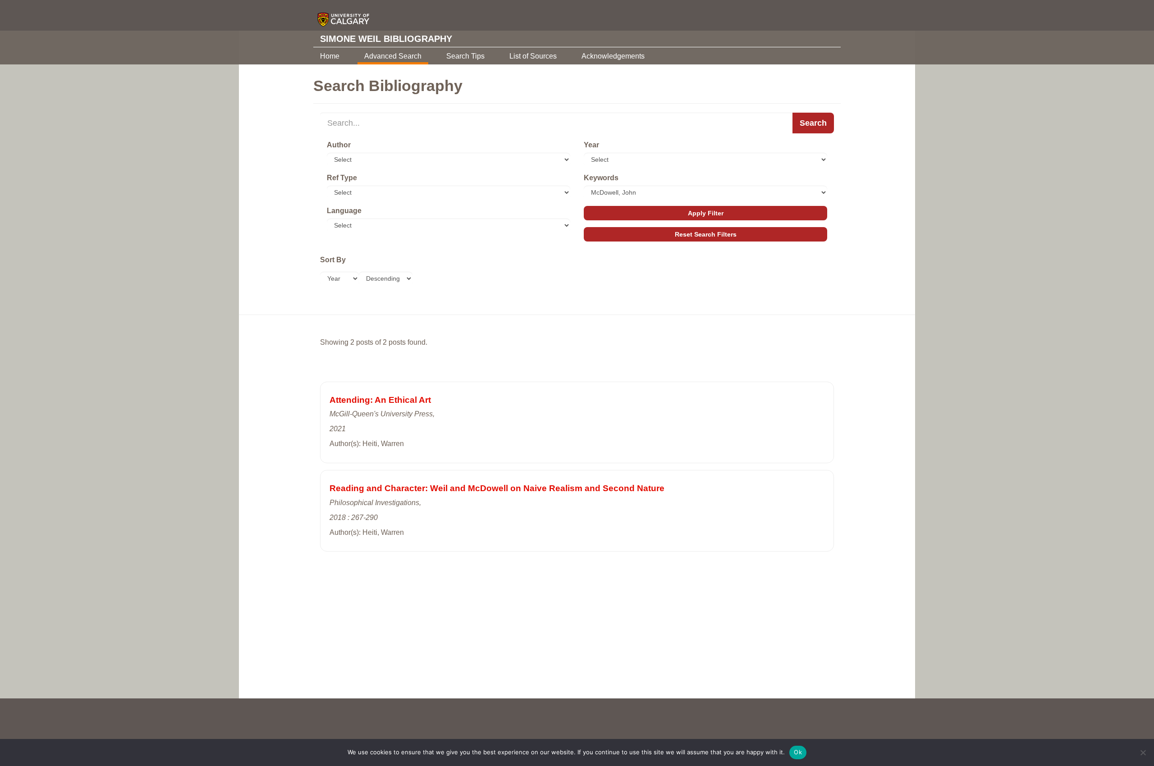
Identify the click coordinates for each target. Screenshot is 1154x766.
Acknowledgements (613, 56)
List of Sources (533, 56)
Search (813, 123)
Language (344, 210)
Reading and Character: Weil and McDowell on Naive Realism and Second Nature (497, 488)
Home (329, 56)
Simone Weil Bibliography (386, 38)
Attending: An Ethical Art (380, 400)
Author (339, 145)
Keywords (601, 178)
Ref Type (342, 178)
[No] (1142, 752)
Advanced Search (392, 56)
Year (591, 145)
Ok (798, 752)
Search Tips (465, 56)
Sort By (333, 260)
